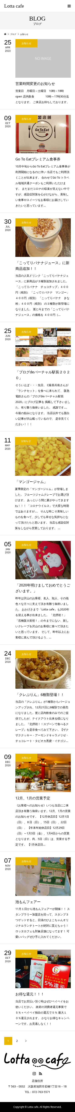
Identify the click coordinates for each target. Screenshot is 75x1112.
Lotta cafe (14, 6)
